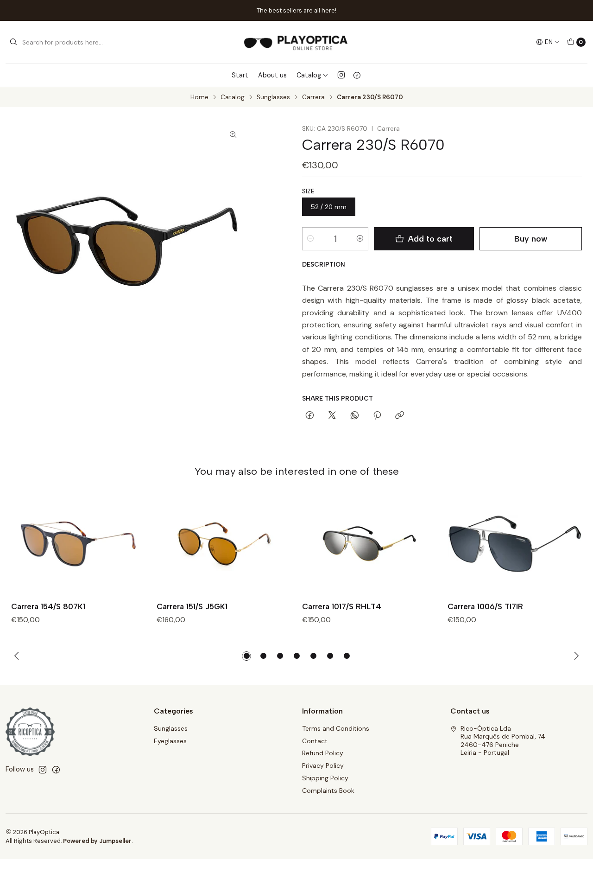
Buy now (530, 238)
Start (240, 75)
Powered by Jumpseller (97, 841)
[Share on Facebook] (309, 416)
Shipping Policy (325, 778)
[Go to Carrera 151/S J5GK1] (224, 544)
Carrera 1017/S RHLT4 (341, 606)
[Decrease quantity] (310, 239)
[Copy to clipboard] (399, 416)
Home (199, 97)
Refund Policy (322, 753)
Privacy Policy (323, 765)
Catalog (308, 75)
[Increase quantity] (360, 239)
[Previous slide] (18, 656)
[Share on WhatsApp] (354, 416)
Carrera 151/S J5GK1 (192, 606)
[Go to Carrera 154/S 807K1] (78, 544)
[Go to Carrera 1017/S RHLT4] (369, 544)
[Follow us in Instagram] (341, 75)
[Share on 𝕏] (332, 416)
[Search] (13, 42)
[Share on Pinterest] (377, 416)
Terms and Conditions (335, 728)
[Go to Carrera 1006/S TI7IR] (515, 544)
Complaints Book (328, 790)
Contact (315, 741)
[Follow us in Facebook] (357, 75)
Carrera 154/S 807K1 (48, 606)
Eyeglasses (170, 741)
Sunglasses (273, 97)
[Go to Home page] (296, 42)
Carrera (313, 97)
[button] (246, 656)
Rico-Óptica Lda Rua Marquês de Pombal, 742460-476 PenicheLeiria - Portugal (503, 740)
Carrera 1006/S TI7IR (485, 606)
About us (272, 75)
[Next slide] (575, 656)
